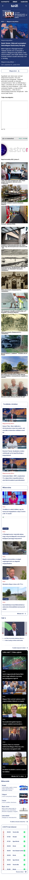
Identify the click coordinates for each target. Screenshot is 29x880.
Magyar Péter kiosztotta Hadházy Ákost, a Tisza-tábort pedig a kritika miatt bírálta (13, 639)
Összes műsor (20, 871)
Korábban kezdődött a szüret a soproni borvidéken (14, 770)
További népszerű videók (19, 647)
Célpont (4, 794)
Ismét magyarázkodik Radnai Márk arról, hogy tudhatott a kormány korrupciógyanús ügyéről (13, 676)
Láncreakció (5, 815)
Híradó (4, 785)
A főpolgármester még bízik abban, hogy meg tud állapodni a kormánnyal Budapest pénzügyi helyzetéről (14, 536)
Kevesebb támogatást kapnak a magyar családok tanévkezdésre (12, 723)
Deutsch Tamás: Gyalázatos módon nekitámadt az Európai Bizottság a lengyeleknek (13, 453)
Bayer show (5, 806)
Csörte (4, 800)
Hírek (4, 506)
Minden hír (20, 613)
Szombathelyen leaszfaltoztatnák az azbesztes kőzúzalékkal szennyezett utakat (14, 607)
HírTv (2, 21)
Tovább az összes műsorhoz (17, 821)
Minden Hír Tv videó (17, 776)
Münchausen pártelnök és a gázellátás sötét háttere (21, 16)
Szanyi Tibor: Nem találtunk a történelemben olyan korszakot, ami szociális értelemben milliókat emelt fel (14, 429)
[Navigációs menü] (2, 5)
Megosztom (13, 71)
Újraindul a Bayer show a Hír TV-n (13, 584)
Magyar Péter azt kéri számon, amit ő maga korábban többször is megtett (14, 700)
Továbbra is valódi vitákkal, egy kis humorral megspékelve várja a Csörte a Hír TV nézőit (14, 511)
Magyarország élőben (12, 21)
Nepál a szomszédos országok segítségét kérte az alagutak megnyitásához (12, 561)
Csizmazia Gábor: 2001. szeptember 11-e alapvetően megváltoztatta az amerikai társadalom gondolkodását (14, 478)
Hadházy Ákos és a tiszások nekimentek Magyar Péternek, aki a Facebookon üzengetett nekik (13, 747)
